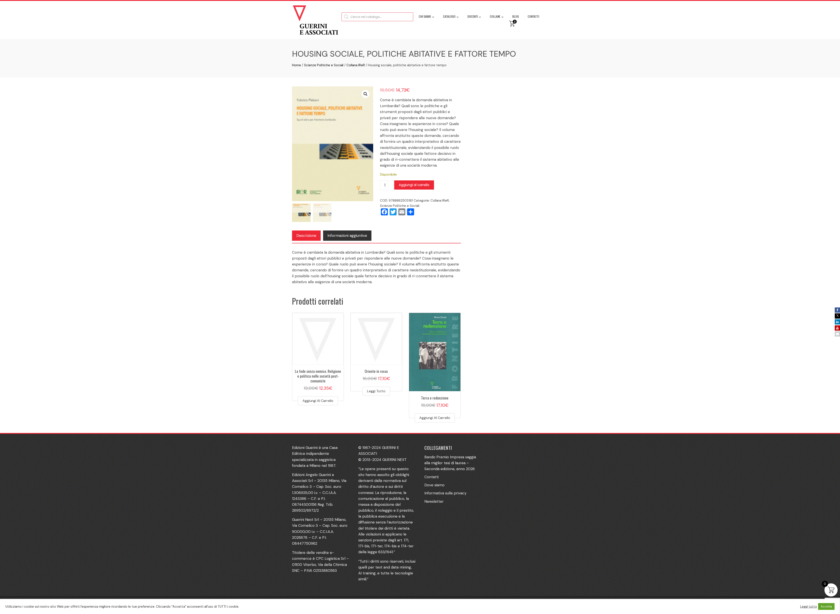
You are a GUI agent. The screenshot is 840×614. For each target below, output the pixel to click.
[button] (365, 94)
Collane (495, 16)
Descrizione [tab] (306, 235)
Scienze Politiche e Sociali (323, 65)
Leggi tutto (376, 391)
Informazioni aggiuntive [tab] (347, 235)
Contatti (533, 16)
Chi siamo (425, 16)
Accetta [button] (826, 606)
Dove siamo (434, 485)
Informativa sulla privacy (445, 493)
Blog (515, 16)
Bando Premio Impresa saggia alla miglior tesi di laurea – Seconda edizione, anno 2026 (450, 463)
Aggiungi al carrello (414, 185)
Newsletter (434, 501)
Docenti (472, 16)
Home (296, 65)
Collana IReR (355, 65)
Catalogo (449, 16)
